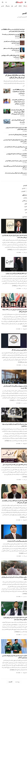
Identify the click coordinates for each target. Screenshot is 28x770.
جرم (26, 212)
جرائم (12, 6)
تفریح (26, 209)
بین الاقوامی (24, 201)
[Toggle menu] (25, 2)
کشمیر (16, 6)
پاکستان (25, 198)
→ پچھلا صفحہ (17, 682)
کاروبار (25, 207)
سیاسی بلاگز (8, 6)
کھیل (25, 204)
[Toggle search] (2, 2)
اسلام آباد (20, 6)
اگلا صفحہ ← (10, 682)
